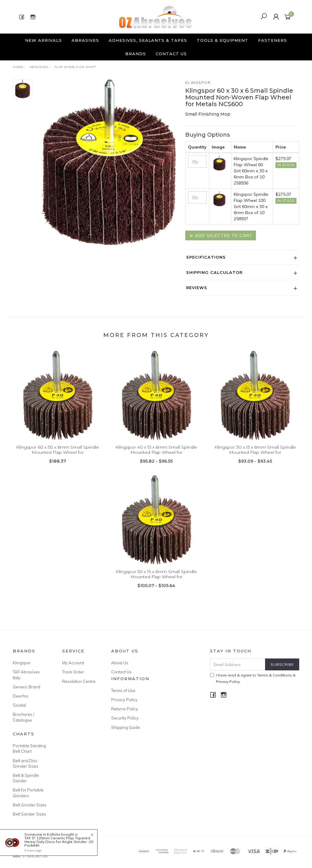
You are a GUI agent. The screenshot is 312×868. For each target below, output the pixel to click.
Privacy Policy (124, 699)
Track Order (73, 671)
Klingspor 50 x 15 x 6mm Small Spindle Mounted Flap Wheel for (156, 574)
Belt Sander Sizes (29, 814)
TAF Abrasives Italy (26, 674)
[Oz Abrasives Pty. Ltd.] (155, 16)
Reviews (196, 287)
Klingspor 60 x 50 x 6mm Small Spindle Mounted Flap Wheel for (57, 449)
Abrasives (85, 40)
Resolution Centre (79, 681)
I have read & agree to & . (256, 678)
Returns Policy (124, 708)
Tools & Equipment (222, 40)
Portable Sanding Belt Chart (29, 748)
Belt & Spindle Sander (26, 778)
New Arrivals (43, 40)
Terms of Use (123, 690)
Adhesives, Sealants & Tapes (148, 40)
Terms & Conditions (274, 675)
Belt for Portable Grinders (28, 792)
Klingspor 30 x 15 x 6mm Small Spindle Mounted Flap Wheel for (255, 449)
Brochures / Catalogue (23, 717)
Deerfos (20, 696)
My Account (73, 662)
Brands (135, 53)
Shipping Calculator (214, 272)
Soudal (19, 705)
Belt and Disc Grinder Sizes (25, 763)
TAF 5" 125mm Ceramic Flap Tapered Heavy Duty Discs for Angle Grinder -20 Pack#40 (58, 842)
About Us (119, 662)
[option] (108, 163)
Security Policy (125, 718)
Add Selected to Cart (222, 235)
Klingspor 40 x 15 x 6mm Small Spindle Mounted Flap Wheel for (156, 449)
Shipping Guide (125, 727)
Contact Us (171, 53)
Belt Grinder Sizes (30, 804)
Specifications (206, 257)
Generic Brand (26, 686)
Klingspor (198, 82)
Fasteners (272, 40)
